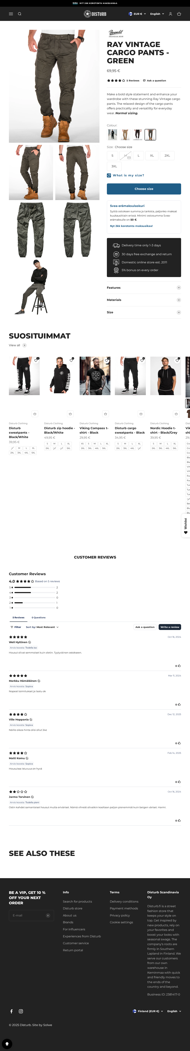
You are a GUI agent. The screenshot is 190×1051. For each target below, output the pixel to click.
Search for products (77, 901)
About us (69, 915)
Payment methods (124, 908)
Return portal (73, 950)
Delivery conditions (124, 901)
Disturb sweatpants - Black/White (19, 432)
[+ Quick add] (35, 413)
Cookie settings (121, 922)
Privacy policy (120, 915)
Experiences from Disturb (82, 936)
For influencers (74, 929)
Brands (68, 922)
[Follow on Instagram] (20, 1011)
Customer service (76, 943)
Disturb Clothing (18, 423)
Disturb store (72, 908)
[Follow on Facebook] (11, 1011)
